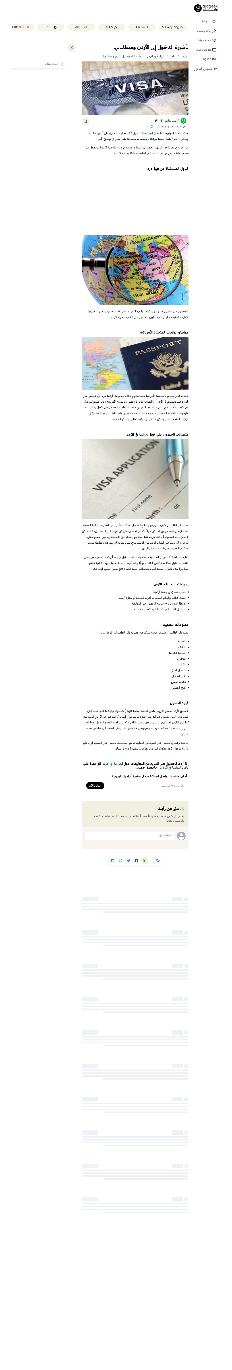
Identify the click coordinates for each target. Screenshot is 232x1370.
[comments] (157, 860)
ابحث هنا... (51, 64)
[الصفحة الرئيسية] (206, 8)
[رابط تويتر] (156, 121)
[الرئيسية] (184, 56)
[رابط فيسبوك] (162, 121)
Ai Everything (170, 27)
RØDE (48, 27)
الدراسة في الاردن (155, 133)
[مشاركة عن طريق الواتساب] (120, 860)
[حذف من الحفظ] (85, 121)
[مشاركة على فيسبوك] (136, 860)
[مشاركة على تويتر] (128, 860)
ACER (78, 27)
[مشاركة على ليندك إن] (112, 860)
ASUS (109, 27)
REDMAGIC (17, 27)
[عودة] (71, 47)
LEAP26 (140, 27)
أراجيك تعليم (172, 121)
